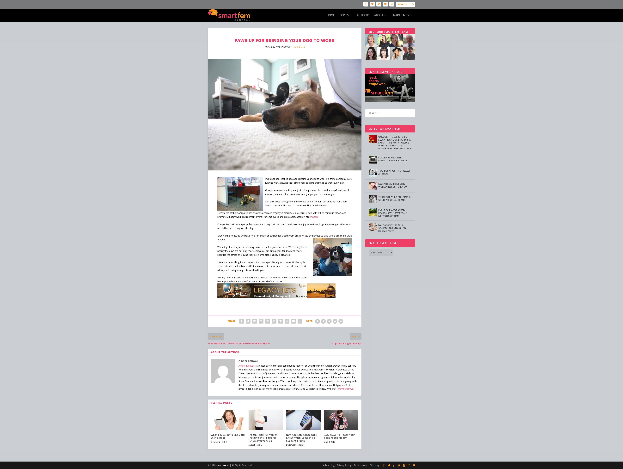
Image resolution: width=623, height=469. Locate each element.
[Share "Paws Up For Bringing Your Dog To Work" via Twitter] (248, 321)
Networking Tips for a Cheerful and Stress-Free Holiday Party (392, 227)
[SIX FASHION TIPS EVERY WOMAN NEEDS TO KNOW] (373, 186)
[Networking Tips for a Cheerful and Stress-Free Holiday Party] (373, 227)
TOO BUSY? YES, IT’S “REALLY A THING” (394, 172)
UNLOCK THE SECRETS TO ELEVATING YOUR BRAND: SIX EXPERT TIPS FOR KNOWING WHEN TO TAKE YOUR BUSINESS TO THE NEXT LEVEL (395, 142)
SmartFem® (222, 465)
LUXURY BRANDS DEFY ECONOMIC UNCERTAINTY (392, 159)
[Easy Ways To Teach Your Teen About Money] (341, 420)
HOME (331, 15)
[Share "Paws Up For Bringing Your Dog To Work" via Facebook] (241, 321)
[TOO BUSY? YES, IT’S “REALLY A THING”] (373, 173)
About (378, 15)
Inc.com (314, 216)
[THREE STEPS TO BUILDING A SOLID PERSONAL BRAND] (373, 199)
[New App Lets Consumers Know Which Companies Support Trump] (303, 420)
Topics (344, 15)
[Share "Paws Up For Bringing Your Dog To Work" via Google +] (254, 321)
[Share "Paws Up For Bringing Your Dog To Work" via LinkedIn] (274, 321)
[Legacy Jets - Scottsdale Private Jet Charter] (276, 297)
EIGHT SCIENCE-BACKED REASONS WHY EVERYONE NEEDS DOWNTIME (392, 213)
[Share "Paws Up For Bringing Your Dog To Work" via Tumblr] (261, 321)
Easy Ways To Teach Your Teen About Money (339, 436)
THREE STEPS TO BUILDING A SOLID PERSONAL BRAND (394, 198)
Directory (374, 465)
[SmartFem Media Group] (390, 100)
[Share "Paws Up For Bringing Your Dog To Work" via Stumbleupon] (287, 321)
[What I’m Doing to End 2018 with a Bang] (228, 420)
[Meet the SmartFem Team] (390, 59)
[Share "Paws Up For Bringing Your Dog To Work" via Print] (300, 321)
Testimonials (360, 465)
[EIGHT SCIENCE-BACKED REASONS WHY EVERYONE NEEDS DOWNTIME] (373, 212)
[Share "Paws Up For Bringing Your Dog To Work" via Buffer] (280, 321)
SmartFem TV (400, 15)
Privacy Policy (344, 465)
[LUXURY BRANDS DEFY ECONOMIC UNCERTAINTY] (373, 160)
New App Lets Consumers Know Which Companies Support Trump (301, 437)
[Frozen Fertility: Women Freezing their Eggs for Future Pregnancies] (266, 420)
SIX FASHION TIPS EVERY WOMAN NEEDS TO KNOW (392, 185)
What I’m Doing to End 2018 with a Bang (227, 436)
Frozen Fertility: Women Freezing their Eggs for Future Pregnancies (263, 437)
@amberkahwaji (346, 388)
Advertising (329, 465)
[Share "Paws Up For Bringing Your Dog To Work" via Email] (293, 321)
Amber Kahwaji (284, 46)
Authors (363, 15)
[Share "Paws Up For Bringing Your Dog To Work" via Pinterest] (267, 321)
